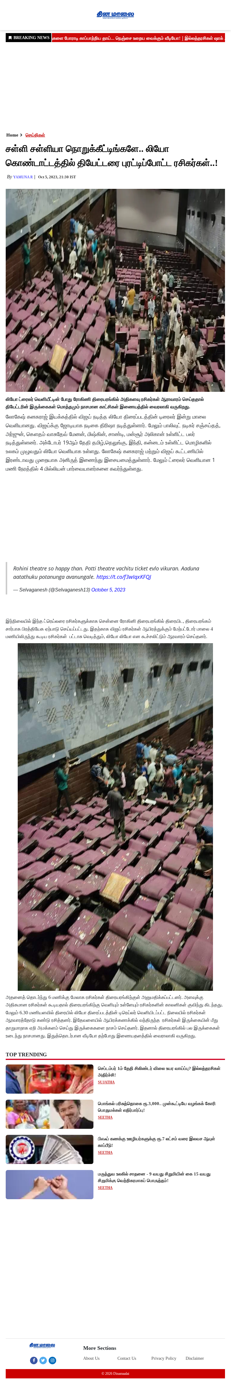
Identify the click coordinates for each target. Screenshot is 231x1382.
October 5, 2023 (108, 589)
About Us (91, 1358)
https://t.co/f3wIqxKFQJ (123, 576)
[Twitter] (43, 1360)
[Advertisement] (115, 87)
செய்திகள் (35, 135)
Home (12, 135)
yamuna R (23, 177)
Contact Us (126, 1358)
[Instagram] (52, 1360)
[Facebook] (34, 1360)
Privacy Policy (163, 1358)
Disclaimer (195, 1358)
